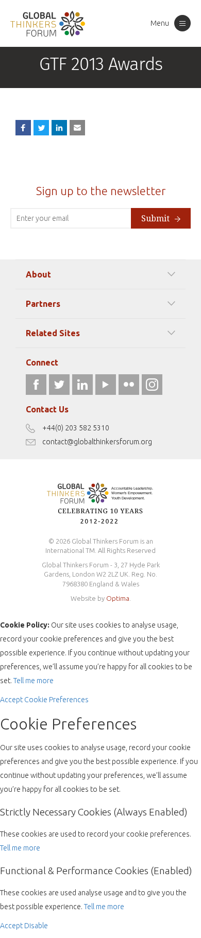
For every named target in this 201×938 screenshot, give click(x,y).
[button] (77, 127)
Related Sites (53, 333)
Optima (117, 598)
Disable (36, 926)
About (38, 274)
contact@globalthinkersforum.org (97, 442)
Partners (43, 304)
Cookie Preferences (56, 700)
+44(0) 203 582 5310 (75, 428)
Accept (11, 700)
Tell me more (33, 680)
